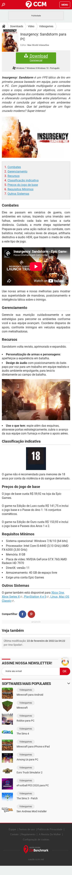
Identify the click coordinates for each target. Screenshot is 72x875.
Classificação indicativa (23, 180)
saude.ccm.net (36, 859)
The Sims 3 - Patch (27, 798)
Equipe (12, 829)
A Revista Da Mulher (50, 834)
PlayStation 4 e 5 (35, 596)
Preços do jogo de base (23, 185)
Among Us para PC (27, 759)
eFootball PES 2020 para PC (33, 785)
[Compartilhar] (22, 614)
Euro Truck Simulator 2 (29, 772)
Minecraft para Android (30, 694)
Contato (14, 834)
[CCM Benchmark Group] (36, 849)
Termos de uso (27, 829)
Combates (14, 167)
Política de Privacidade (49, 829)
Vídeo (31, 26)
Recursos (14, 176)
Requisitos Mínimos (20, 189)
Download (38, 58)
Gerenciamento (17, 171)
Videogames (46, 26)
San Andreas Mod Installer (32, 811)
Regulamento (28, 834)
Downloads (16, 26)
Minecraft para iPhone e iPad (33, 746)
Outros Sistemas (18, 193)
